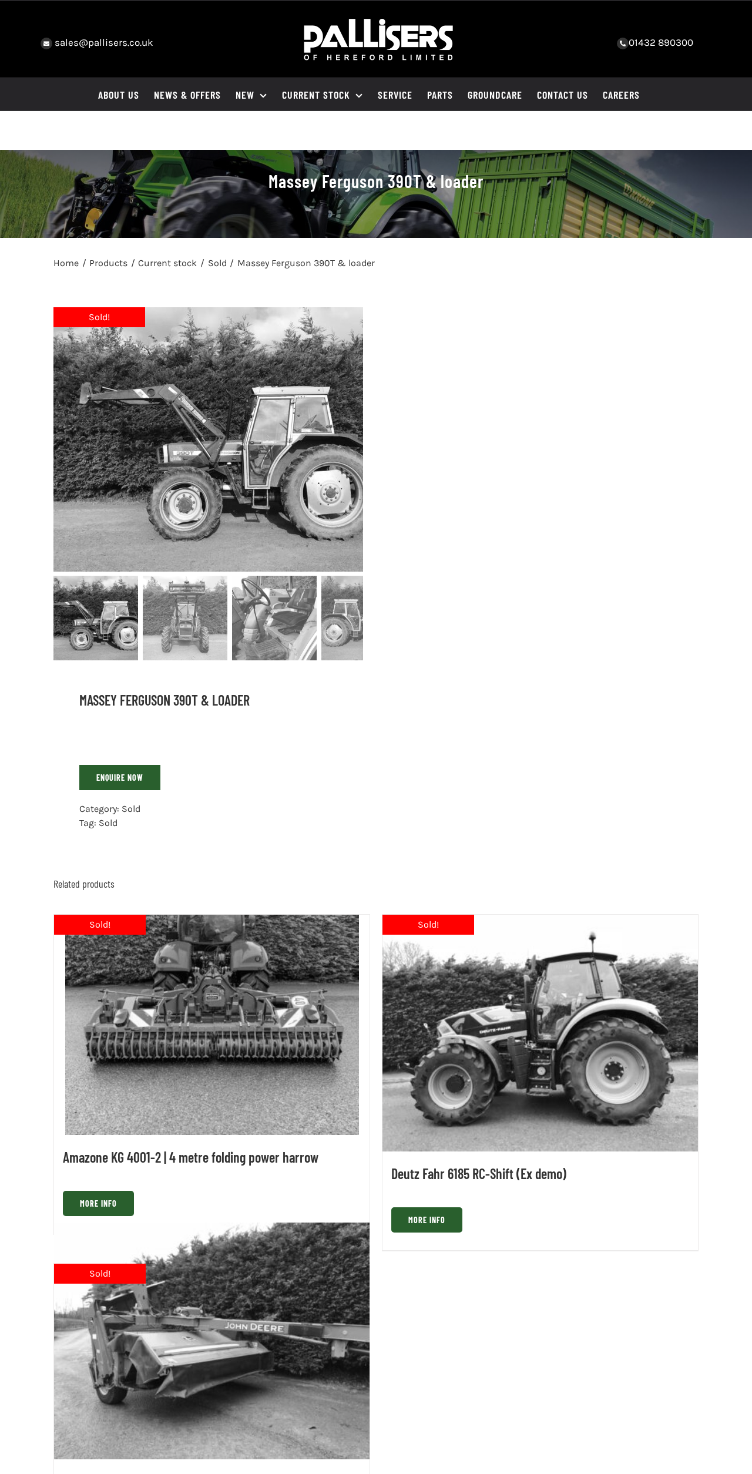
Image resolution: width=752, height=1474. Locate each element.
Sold (131, 808)
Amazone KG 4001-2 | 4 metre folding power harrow (190, 1157)
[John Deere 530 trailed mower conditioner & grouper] (212, 1341)
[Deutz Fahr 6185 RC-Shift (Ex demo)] (540, 1033)
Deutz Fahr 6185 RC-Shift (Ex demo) (478, 1173)
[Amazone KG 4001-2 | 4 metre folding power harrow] (212, 1025)
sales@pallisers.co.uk (102, 42)
